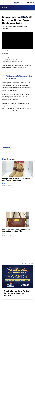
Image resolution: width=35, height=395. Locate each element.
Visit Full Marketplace (27, 159)
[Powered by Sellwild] (30, 263)
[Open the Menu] (3, 2)
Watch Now (30, 2)
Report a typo (6, 147)
